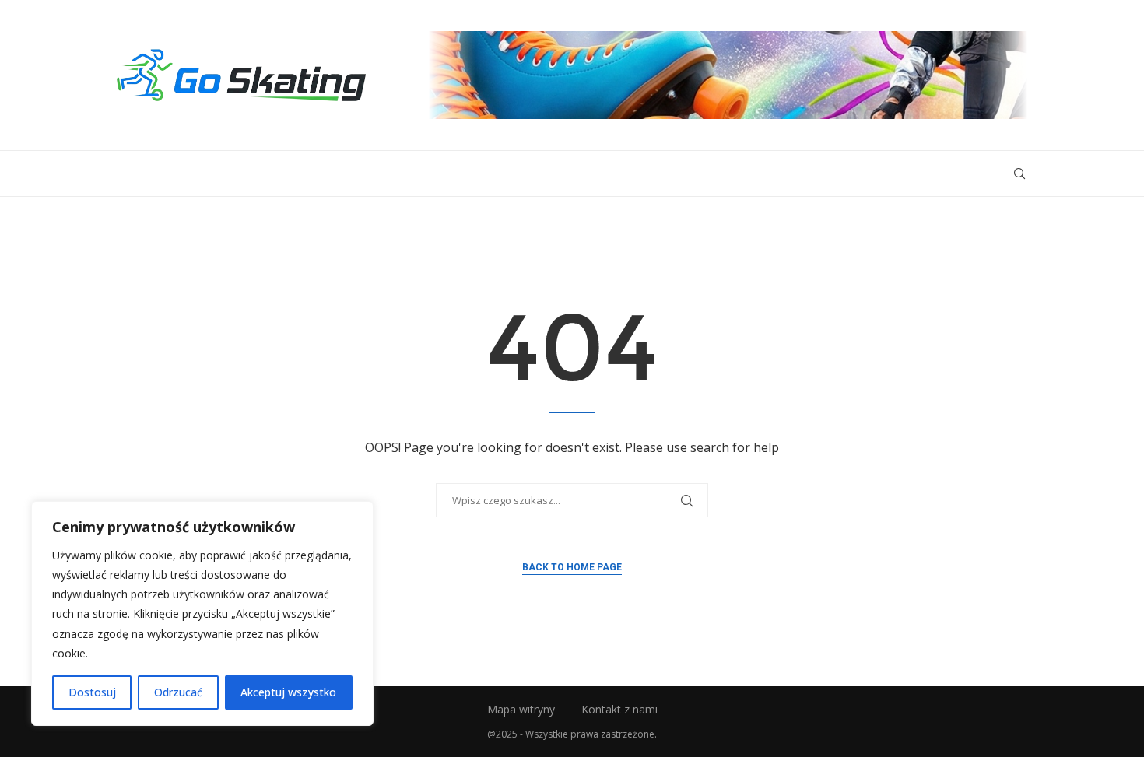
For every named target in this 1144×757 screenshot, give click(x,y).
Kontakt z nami (619, 709)
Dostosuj (92, 692)
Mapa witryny (521, 709)
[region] (202, 613)
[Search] (1019, 173)
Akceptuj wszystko (288, 692)
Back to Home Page (572, 567)
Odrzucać (178, 692)
